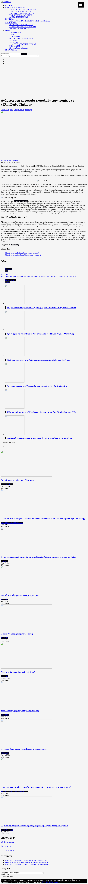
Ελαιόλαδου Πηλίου (21, 201)
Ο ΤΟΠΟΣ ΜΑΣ (11, 23)
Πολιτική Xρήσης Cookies (18, 48)
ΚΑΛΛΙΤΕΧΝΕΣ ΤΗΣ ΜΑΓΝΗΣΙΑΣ (22, 9)
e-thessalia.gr (15, 245)
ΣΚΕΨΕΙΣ (13, 40)
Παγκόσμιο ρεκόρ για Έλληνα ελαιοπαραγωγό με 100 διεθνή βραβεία (37, 386)
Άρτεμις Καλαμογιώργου (9, 160)
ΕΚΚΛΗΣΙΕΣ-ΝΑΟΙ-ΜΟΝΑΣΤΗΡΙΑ (22, 27)
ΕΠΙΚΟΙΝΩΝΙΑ (11, 50)
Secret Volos (6, 846)
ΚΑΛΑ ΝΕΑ (14, 42)
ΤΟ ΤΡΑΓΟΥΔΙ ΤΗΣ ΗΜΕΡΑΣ (25, 44)
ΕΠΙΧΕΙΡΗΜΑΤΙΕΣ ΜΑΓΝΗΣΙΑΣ (21, 13)
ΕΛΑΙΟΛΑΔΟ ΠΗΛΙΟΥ (67, 276)
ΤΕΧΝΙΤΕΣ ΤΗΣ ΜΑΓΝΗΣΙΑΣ (20, 15)
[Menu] (81, 5)
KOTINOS (5, 276)
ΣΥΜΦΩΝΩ (46, 882)
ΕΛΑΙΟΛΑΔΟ (52, 276)
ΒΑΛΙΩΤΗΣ (28, 276)
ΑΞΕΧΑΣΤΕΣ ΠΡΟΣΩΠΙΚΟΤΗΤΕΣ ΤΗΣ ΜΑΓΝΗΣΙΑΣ (29, 21)
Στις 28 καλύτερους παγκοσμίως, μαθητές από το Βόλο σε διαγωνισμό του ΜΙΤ (41, 307)
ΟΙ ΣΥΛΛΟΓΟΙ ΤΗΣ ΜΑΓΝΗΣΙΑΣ (21, 38)
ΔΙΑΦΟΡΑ (9, 30)
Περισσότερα (55, 882)
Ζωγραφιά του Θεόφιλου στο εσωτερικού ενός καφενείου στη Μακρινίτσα (39, 438)
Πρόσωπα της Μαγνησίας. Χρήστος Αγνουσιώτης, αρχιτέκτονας (27, 864)
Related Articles (10, 280)
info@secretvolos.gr (7, 842)
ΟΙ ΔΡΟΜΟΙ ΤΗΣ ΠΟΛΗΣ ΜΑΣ (21, 25)
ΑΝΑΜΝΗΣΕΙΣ (15, 32)
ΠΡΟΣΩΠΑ (9, 19)
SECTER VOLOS (16, 276)
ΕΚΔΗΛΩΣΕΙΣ (14, 46)
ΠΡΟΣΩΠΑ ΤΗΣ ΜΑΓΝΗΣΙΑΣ (16, 7)
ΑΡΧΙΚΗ (8, 5)
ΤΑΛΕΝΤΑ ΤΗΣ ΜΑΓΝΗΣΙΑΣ (20, 11)
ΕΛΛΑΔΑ (13, 34)
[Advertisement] (44, 81)
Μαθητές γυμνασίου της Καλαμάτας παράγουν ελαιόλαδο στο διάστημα (38, 360)
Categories (8, 269)
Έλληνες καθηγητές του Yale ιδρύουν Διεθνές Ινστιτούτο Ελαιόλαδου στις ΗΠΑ (42, 412)
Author (7, 282)
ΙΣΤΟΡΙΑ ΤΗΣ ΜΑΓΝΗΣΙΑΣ (19, 29)
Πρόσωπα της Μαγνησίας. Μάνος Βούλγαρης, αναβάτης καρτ (26, 860)
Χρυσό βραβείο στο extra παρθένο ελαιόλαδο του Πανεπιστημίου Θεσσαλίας (40, 334)
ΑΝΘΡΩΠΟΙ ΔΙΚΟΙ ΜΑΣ (18, 17)
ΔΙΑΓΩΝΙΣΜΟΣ (40, 276)
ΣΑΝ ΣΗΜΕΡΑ (14, 36)
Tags (6, 271)
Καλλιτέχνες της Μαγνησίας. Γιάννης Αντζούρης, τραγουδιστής (26, 862)
